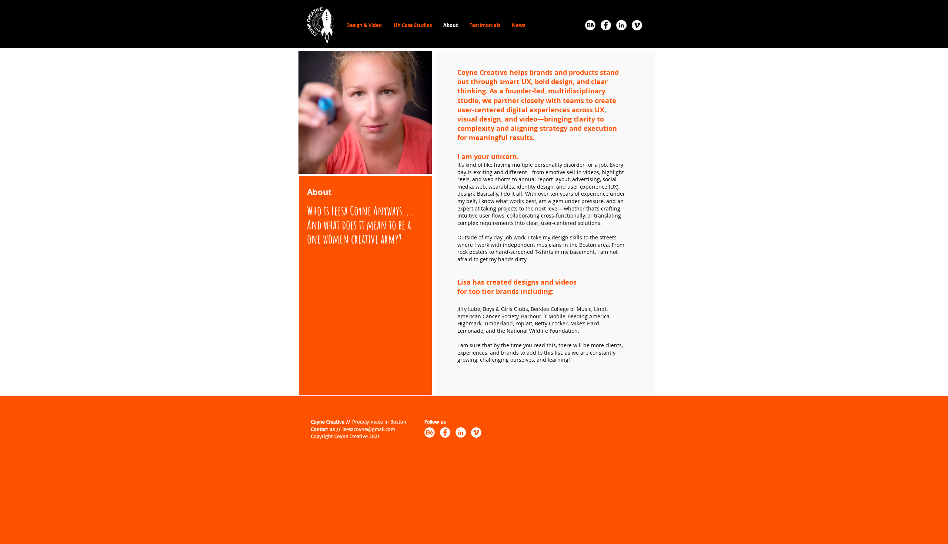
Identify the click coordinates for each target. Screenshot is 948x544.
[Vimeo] (637, 25)
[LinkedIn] (621, 25)
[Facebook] (606, 25)
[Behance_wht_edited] (590, 25)
